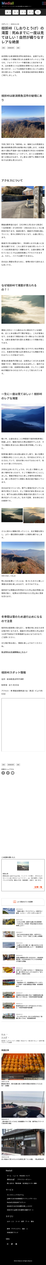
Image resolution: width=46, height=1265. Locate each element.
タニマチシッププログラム (15, 1195)
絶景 (18, 47)
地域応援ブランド (12, 1232)
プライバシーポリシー (24, 1179)
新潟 (3, 47)
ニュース (15, 1176)
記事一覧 (38, 887)
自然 (22, 1221)
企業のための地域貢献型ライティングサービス (22, 1199)
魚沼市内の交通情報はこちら (13, 652)
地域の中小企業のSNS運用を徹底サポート (20, 1210)
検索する (38, 12)
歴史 (23, 1229)
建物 (8, 1229)
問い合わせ (10, 1183)
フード (3, 1037)
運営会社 (10, 1179)
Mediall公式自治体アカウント (16, 1202)
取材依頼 (18, 1183)
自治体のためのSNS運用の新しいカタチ (19, 1206)
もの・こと (10, 1221)
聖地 (32, 1221)
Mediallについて (25, 1176)
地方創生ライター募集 (30, 1183)
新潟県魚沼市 (11, 47)
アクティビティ (16, 1229)
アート (27, 1221)
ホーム (3, 1034)
